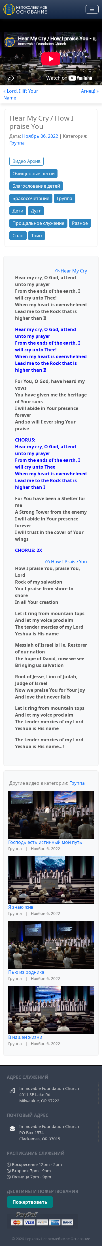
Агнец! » (90, 91)
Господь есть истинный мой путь (45, 842)
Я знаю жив (20, 907)
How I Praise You (68, 561)
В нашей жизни (25, 1037)
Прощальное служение (38, 223)
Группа (17, 143)
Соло (18, 235)
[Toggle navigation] (92, 9)
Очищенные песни (33, 173)
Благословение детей (36, 186)
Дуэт (36, 211)
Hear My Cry (73, 271)
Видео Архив (26, 161)
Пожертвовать (29, 1202)
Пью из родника (26, 972)
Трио (36, 235)
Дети (17, 211)
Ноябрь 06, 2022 (40, 136)
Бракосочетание (30, 198)
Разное (80, 223)
